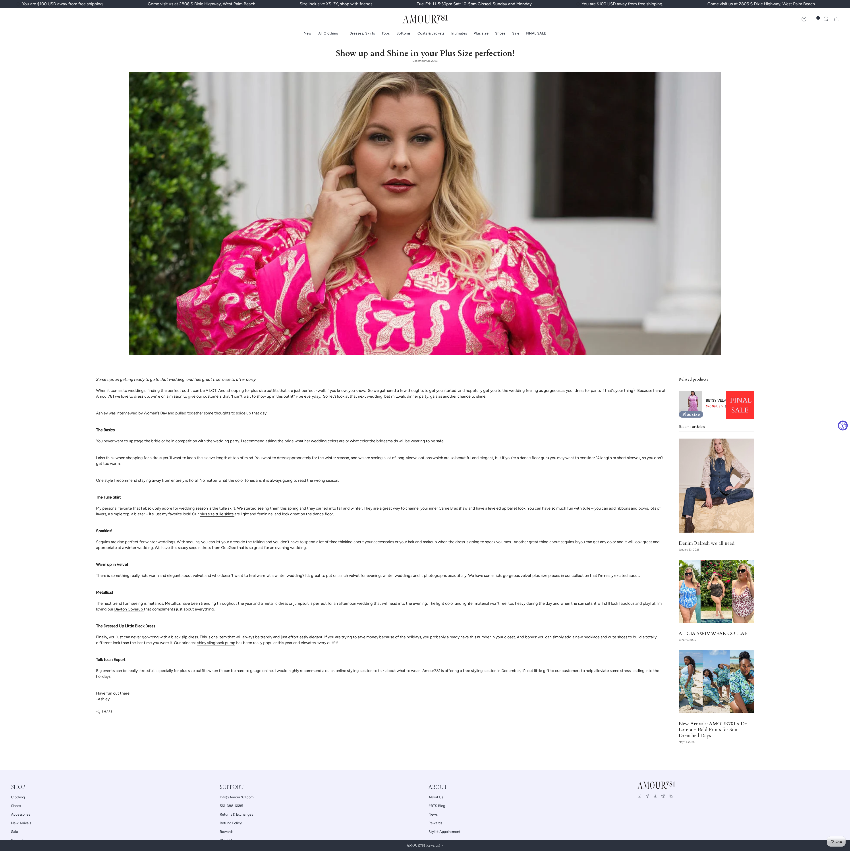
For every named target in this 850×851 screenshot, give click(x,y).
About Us (436, 797)
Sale (14, 832)
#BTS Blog (437, 806)
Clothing (18, 797)
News (433, 814)
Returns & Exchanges (236, 814)
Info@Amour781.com (237, 797)
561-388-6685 (231, 806)
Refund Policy (231, 823)
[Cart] (836, 19)
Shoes (16, 806)
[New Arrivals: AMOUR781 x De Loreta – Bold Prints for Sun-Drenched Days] (716, 681)
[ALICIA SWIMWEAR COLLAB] (716, 591)
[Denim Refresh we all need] (716, 486)
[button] (826, 19)
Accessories (20, 814)
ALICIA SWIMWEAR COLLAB (713, 633)
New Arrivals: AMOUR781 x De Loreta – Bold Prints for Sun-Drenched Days (713, 730)
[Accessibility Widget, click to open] (843, 426)
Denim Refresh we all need (706, 543)
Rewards (226, 832)
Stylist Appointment (444, 832)
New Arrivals (21, 823)
